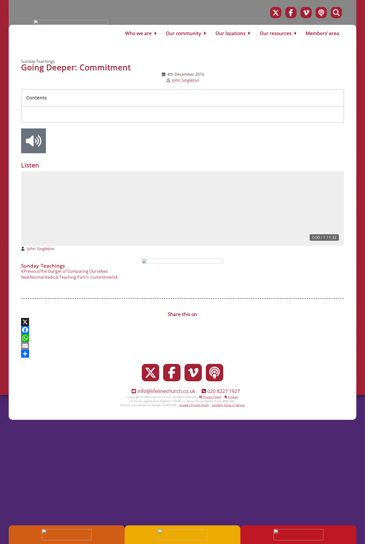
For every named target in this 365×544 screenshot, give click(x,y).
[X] (182, 322)
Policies (232, 397)
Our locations (230, 33)
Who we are (138, 33)
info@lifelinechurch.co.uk (166, 391)
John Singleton (185, 80)
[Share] (182, 354)
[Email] (182, 346)
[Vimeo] (306, 12)
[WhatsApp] (182, 338)
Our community (183, 33)
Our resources (276, 33)
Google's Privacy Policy (194, 405)
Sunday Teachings (38, 61)
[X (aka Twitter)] (275, 12)
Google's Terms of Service (228, 405)
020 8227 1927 (223, 391)
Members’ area (322, 33)
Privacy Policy (211, 397)
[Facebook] (290, 12)
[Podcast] (321, 12)
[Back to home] (71, 23)
